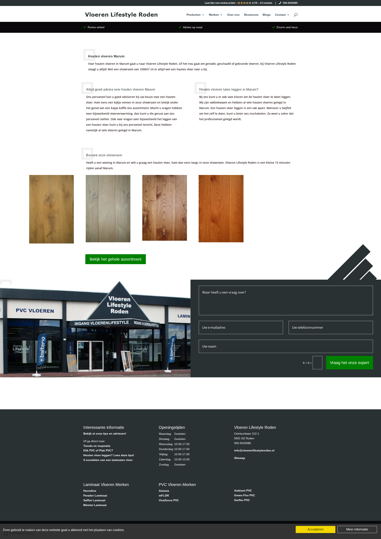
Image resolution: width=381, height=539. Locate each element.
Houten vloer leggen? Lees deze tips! (108, 455)
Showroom (251, 14)
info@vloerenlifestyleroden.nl (254, 450)
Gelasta (164, 490)
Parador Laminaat (95, 495)
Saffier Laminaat (94, 500)
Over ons (233, 14)
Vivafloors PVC (169, 500)
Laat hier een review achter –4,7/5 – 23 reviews (238, 3)
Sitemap (239, 458)
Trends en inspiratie (96, 445)
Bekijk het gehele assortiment (115, 259)
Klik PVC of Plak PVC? (98, 450)
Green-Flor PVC (244, 495)
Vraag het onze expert (349, 362)
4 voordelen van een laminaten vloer (108, 460)
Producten (194, 14)
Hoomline (89, 490)
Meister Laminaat (95, 505)
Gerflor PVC (242, 500)
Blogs (267, 14)
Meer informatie (357, 529)
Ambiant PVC (243, 490)
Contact (280, 14)
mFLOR (164, 495)
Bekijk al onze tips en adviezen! (104, 433)
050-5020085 (289, 3)
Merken (214, 14)
